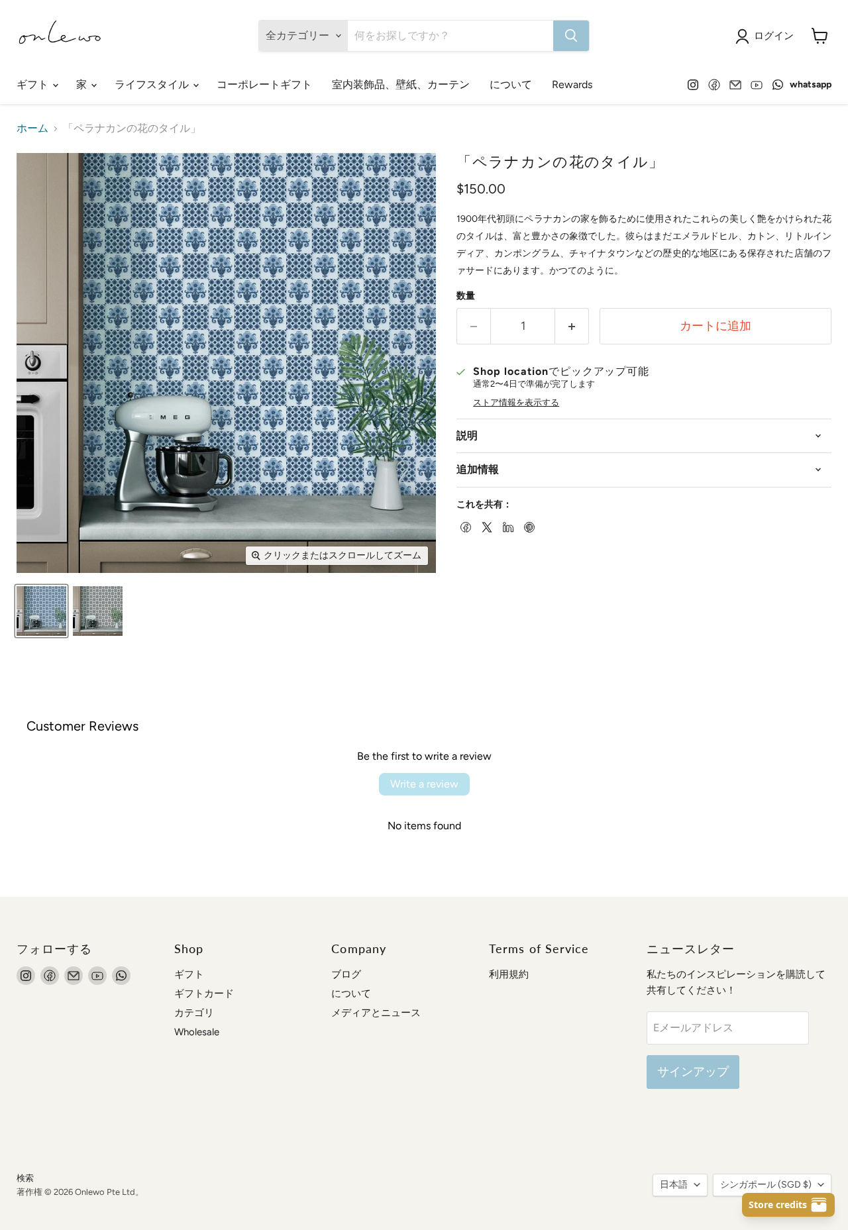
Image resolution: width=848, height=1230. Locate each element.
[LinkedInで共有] (507, 526)
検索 (25, 1178)
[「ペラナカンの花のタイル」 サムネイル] (41, 611)
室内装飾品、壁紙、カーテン (401, 84)
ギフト (34, 84)
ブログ (346, 974)
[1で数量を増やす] (572, 326)
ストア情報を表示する (516, 402)
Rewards (572, 84)
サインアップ (693, 1071)
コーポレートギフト (264, 84)
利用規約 (509, 974)
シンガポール (766, 1184)
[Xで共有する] (486, 526)
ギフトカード (204, 993)
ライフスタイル (153, 84)
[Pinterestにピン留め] (528, 526)
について (511, 84)
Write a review (424, 784)
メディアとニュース (376, 1013)
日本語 (674, 1184)
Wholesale (196, 1032)
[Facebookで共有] (464, 526)
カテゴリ (194, 1013)
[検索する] (571, 36)
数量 (465, 296)
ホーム (32, 128)
